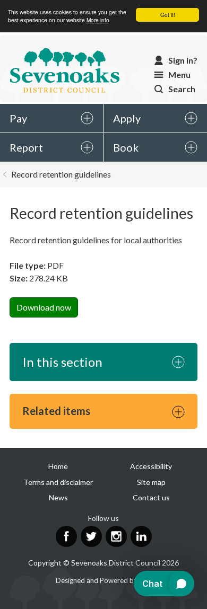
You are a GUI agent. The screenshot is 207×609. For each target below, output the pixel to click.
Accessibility (151, 466)
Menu (179, 74)
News (58, 497)
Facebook (66, 536)
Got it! (167, 15)
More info (98, 20)
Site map (151, 482)
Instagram (116, 536)
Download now (43, 307)
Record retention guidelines (61, 174)
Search (181, 89)
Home (58, 466)
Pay (18, 118)
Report (26, 147)
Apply (127, 118)
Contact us (151, 497)
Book (126, 147)
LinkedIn (141, 536)
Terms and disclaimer (58, 482)
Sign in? (182, 60)
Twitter (91, 536)
